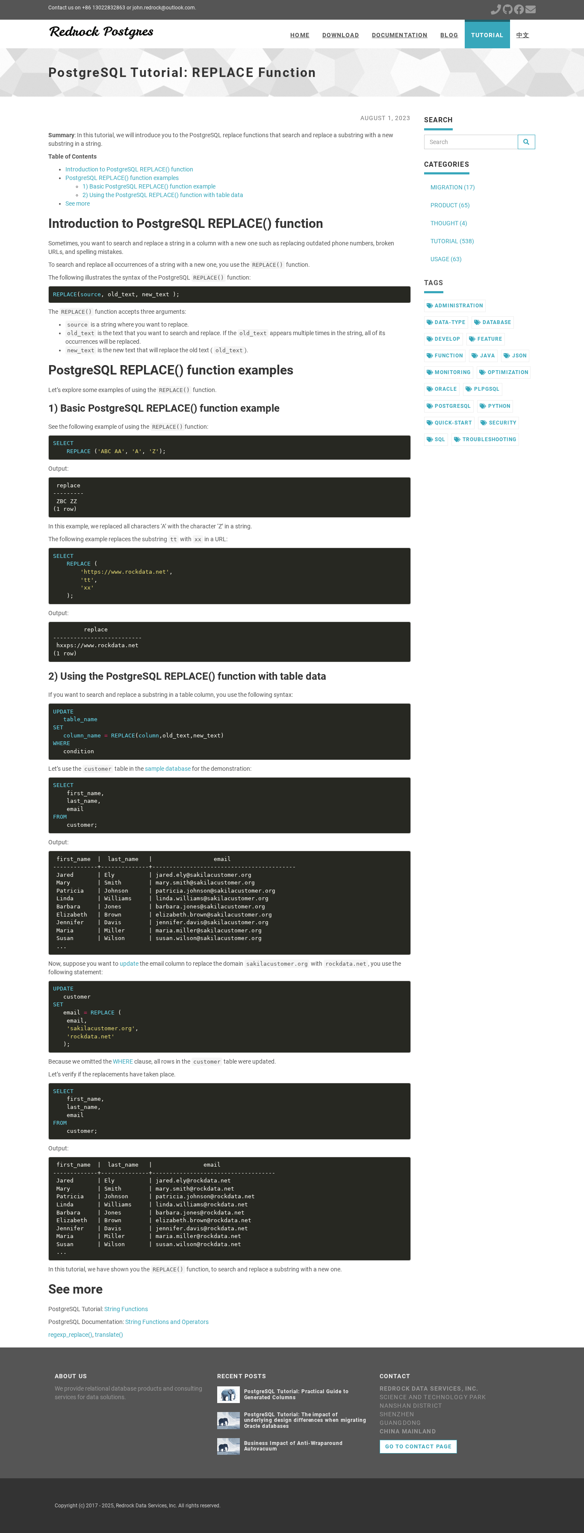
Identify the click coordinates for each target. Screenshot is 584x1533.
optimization (507, 372)
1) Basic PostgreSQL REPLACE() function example (149, 186)
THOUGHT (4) (449, 223)
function (448, 356)
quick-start (452, 423)
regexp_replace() (70, 1334)
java (486, 356)
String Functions (126, 1309)
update (129, 963)
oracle (445, 389)
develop (446, 339)
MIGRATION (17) (453, 187)
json (518, 356)
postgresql (452, 406)
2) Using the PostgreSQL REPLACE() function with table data (163, 195)
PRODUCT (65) (450, 205)
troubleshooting (488, 439)
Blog (449, 35)
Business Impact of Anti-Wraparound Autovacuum (293, 1446)
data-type (449, 322)
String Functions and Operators (167, 1321)
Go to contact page (418, 1446)
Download (340, 35)
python (498, 406)
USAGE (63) (446, 259)
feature (489, 339)
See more (77, 203)
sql (439, 439)
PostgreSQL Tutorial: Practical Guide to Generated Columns (296, 1394)
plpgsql (486, 389)
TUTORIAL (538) (452, 241)
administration (458, 306)
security (501, 423)
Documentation (400, 35)
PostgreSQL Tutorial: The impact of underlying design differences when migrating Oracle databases (305, 1420)
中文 (522, 35)
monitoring (452, 372)
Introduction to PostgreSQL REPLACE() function (129, 169)
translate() (109, 1334)
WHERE (123, 1061)
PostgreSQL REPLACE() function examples (122, 177)
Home (299, 35)
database (496, 322)
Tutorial (487, 35)
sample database (168, 768)
